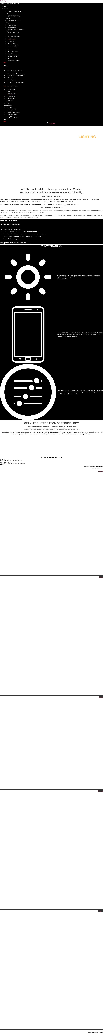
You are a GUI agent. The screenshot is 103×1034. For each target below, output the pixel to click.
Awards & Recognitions (13, 112)
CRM (5, 121)
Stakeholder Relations (13, 117)
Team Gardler (11, 110)
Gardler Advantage (12, 109)
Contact (5, 119)
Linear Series (11, 77)
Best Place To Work (12, 114)
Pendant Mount (11, 80)
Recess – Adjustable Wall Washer (16, 73)
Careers (10, 116)
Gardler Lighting (4, 1)
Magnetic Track (11, 93)
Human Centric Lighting (10, 90)
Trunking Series (12, 79)
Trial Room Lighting (9, 101)
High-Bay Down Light (13, 86)
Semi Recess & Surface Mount (15, 75)
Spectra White (11, 96)
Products (6, 67)
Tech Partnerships (9, 104)
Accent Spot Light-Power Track (15, 70)
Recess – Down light (13, 72)
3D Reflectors (11, 98)
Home (5, 65)
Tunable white (11, 94)
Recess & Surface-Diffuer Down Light (15, 83)
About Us (10, 107)
